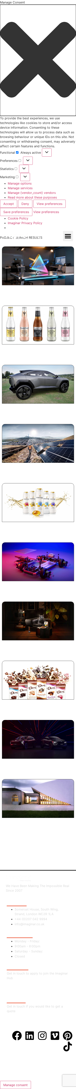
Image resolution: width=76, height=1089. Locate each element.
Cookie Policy (18, 218)
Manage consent (15, 1085)
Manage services (20, 188)
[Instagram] (42, 1035)
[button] (38, 60)
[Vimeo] (55, 1035)
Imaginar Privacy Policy (25, 223)
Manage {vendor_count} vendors (32, 193)
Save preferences (16, 212)
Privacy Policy (36, 1065)
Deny (25, 204)
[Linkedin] (29, 1035)
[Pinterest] (67, 1035)
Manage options (20, 183)
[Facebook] (17, 1035)
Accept (8, 204)
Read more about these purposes (32, 197)
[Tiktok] (67, 1046)
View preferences (49, 204)
